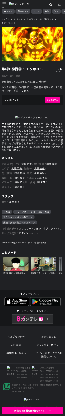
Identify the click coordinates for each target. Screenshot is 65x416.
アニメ (36, 11)
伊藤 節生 (26, 164)
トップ (9, 11)
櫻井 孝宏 (51, 164)
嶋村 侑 (18, 182)
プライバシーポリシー (48, 344)
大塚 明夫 (17, 168)
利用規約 (16, 344)
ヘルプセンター (16, 336)
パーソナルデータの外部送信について (48, 355)
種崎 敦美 (19, 177)
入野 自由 (39, 168)
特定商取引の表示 (16, 353)
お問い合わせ (48, 336)
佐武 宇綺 (42, 177)
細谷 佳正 (19, 186)
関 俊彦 (41, 182)
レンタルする (52, 100)
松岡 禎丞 (19, 173)
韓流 (47, 11)
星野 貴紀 (39, 173)
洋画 (56, 11)
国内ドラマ (23, 11)
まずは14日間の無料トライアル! (32, 411)
